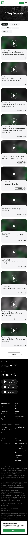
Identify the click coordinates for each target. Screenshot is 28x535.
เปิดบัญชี (21, 3)
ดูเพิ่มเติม (14, 354)
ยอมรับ (14, 531)
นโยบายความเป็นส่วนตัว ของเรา (17, 526)
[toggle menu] (26, 3)
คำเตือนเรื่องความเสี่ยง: (6, 514)
